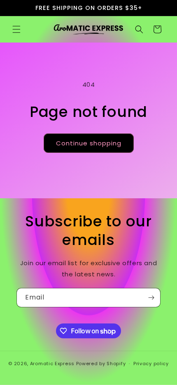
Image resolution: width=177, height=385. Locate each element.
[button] (16, 29)
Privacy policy (151, 363)
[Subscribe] (151, 297)
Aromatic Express (52, 363)
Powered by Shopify (101, 363)
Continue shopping (88, 143)
